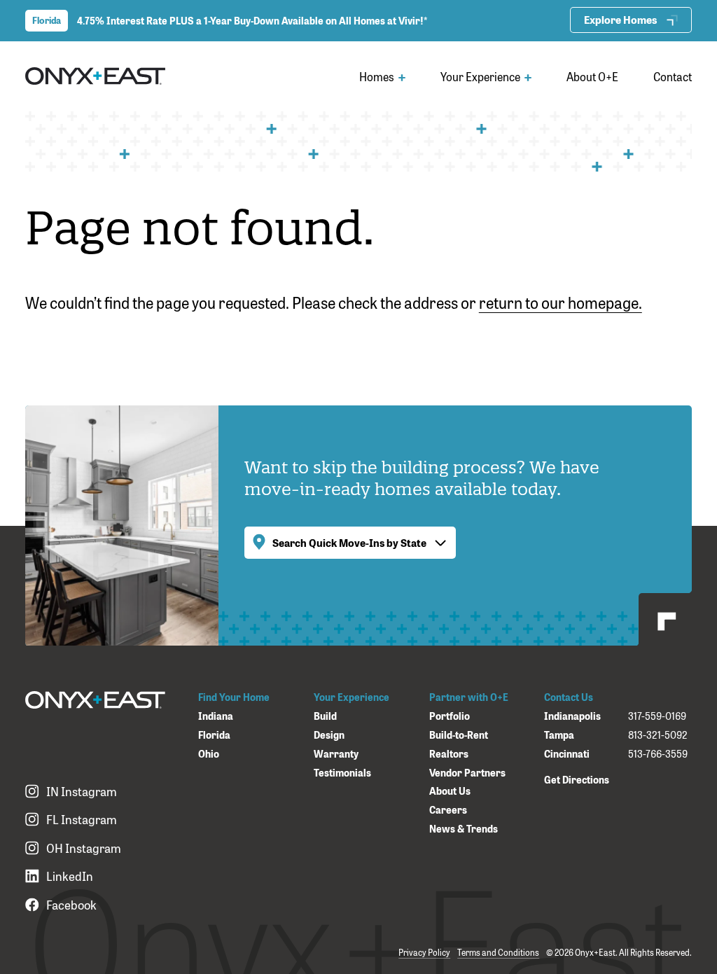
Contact (672, 76)
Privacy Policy (424, 952)
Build (325, 716)
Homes (377, 76)
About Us (450, 791)
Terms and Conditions (498, 952)
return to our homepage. (560, 302)
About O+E (592, 76)
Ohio (208, 754)
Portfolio (449, 716)
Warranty (336, 754)
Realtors (448, 754)
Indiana (215, 716)
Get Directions (576, 779)
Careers (448, 810)
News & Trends (463, 829)
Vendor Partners (467, 773)
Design (329, 735)
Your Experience (481, 76)
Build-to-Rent (458, 735)
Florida (214, 735)
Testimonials (342, 773)
